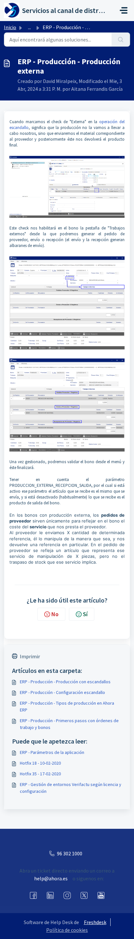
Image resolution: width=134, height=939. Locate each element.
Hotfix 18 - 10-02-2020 (40, 763)
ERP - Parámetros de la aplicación (52, 752)
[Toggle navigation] (123, 10)
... (29, 27)
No (55, 614)
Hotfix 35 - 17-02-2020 (40, 774)
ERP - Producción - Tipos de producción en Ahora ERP (67, 706)
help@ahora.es (51, 878)
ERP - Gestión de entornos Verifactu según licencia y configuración (70, 787)
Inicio (10, 27)
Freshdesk (95, 922)
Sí (85, 614)
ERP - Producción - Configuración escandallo (62, 692)
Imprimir (30, 656)
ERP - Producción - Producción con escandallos (65, 682)
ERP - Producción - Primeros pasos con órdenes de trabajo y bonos (69, 724)
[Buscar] (121, 39)
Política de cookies (67, 930)
